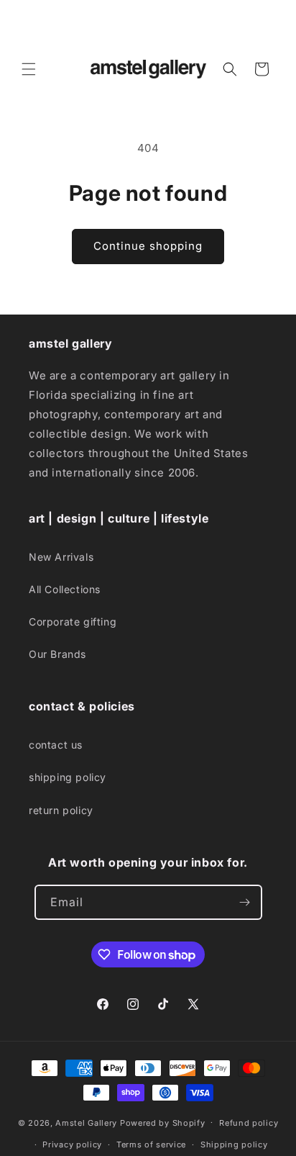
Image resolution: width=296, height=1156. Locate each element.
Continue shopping (148, 246)
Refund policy (248, 1123)
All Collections (65, 589)
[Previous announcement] (26, 24)
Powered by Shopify (162, 1122)
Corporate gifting (72, 621)
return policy (61, 810)
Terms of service (151, 1144)
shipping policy (67, 777)
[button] (29, 69)
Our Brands (57, 654)
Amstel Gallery (86, 1122)
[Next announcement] (269, 24)
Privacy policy (72, 1144)
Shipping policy (234, 1144)
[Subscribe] (245, 902)
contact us (56, 745)
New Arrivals (61, 557)
